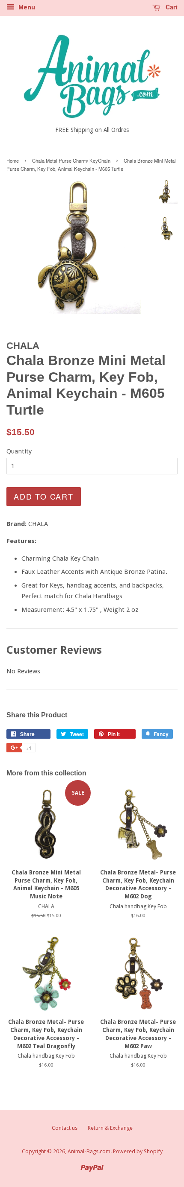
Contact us (64, 1128)
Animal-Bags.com (89, 1151)
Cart (171, 7)
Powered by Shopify (138, 1151)
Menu (26, 7)
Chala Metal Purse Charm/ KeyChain (71, 160)
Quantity (19, 451)
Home (12, 160)
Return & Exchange (110, 1128)
